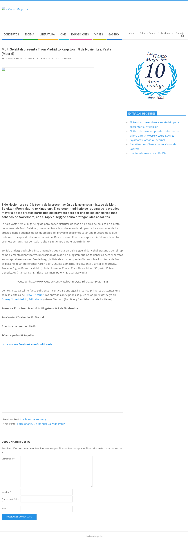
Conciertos (65, 58)
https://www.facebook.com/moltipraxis (27, 344)
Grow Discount (35, 295)
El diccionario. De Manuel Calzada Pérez (40, 424)
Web (4, 508)
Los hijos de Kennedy (33, 419)
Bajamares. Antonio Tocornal (147, 140)
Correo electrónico (10, 500)
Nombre (6, 492)
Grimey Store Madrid (14, 299)
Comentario (8, 458)
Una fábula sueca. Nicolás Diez (149, 153)
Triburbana (36, 299)
